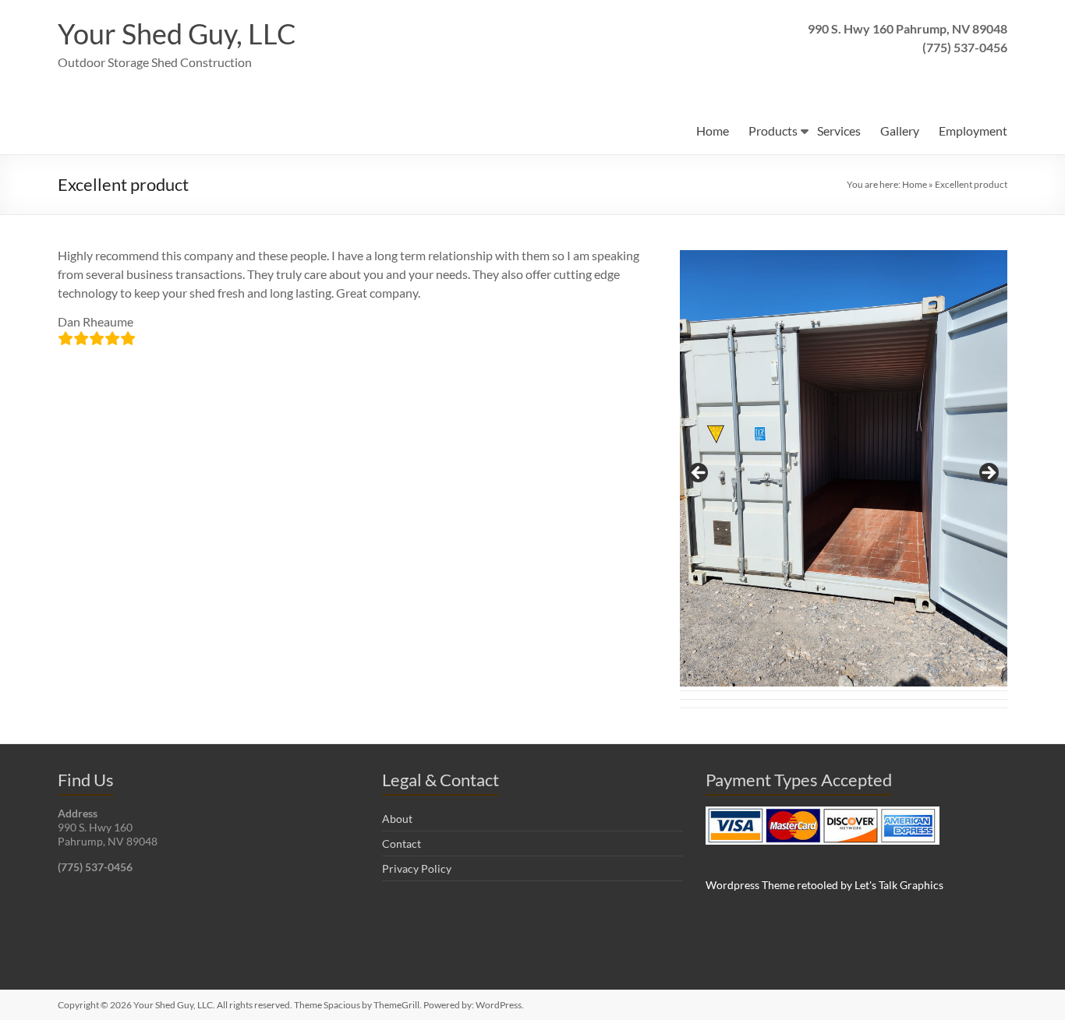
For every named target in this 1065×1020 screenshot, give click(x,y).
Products (773, 130)
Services (839, 130)
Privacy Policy (416, 868)
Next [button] (988, 473)
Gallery (899, 130)
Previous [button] (699, 473)
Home (712, 130)
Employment (973, 130)
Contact (401, 843)
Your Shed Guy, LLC (177, 33)
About (397, 818)
